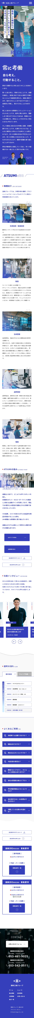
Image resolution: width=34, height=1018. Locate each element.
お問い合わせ (21, 996)
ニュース (19, 990)
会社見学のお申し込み (15, 564)
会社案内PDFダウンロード (15, 558)
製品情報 (11, 993)
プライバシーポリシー (16, 1009)
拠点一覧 (11, 999)
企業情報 (11, 996)
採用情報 (19, 993)
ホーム (11, 990)
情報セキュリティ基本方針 (17, 1007)
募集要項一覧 (17, 868)
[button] (14, 642)
